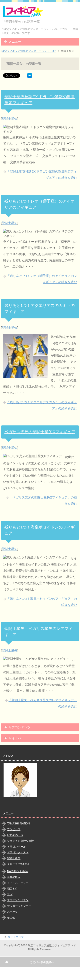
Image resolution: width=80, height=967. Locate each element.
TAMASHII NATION (18, 823)
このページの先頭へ (42, 962)
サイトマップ (16, 937)
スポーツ (12, 911)
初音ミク (12, 888)
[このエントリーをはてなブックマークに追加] (29, 75)
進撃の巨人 (13, 877)
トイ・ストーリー (17, 882)
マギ (9, 894)
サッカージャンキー (19, 905)
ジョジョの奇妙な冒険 (20, 840)
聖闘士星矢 (9, 118)
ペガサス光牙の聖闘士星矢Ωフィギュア (39, 432)
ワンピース (13, 829)
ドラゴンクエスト (17, 852)
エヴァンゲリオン (17, 900)
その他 (11, 917)
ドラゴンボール (16, 846)
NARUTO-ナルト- (17, 871)
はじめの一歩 (15, 835)
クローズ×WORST (18, 864)
